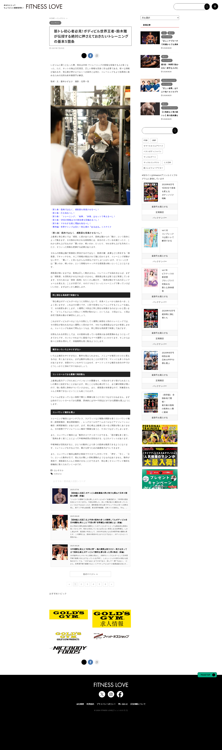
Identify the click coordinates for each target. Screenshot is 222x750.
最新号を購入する (160, 206)
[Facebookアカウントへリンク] (120, 696)
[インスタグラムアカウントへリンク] (111, 696)
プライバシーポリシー (106, 704)
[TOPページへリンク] (33, 6)
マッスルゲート (150, 157)
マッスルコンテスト (152, 162)
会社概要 (80, 704)
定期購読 (160, 212)
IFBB (145, 140)
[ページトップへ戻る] (207, 676)
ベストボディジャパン (152, 151)
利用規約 (90, 704)
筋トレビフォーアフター (153, 168)
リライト (58, 474)
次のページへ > (90, 574)
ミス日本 (167, 162)
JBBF (154, 140)
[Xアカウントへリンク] (102, 696)
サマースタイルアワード (153, 146)
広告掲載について (138, 704)
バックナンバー (160, 217)
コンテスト (59, 470)
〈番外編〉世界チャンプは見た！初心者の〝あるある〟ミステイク (81, 227)
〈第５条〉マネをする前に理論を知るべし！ (71, 223)
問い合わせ (123, 704)
